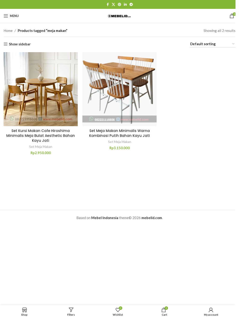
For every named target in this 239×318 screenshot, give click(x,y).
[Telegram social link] (131, 4)
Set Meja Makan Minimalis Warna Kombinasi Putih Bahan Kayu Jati (119, 133)
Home (8, 30)
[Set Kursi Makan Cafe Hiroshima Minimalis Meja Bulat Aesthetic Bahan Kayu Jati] (41, 89)
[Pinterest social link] (119, 4)
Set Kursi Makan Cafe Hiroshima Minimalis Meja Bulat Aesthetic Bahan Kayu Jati (40, 135)
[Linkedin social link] (125, 4)
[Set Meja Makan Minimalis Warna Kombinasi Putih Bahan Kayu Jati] (119, 89)
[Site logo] (119, 16)
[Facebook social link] (107, 4)
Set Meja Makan (40, 147)
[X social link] (113, 4)
